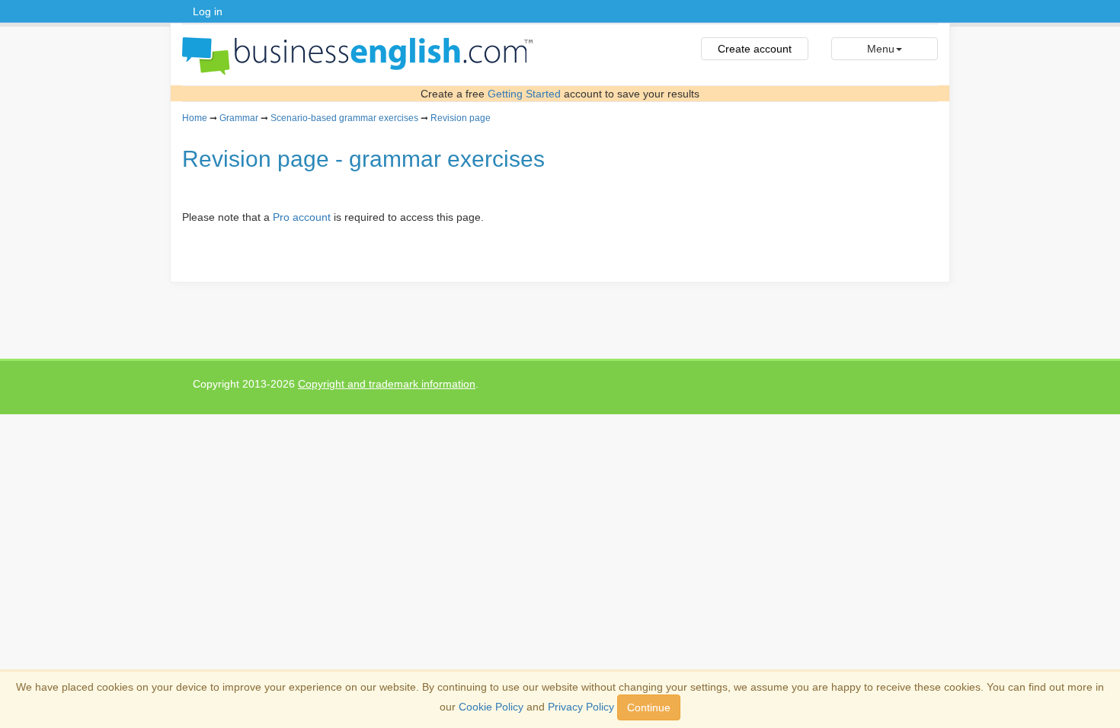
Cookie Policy (491, 707)
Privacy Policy (581, 707)
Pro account (302, 217)
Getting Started (524, 94)
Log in (207, 11)
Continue (648, 707)
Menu (880, 49)
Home (194, 118)
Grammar (238, 118)
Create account (755, 49)
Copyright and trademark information (386, 384)
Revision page (460, 118)
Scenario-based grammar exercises (344, 118)
